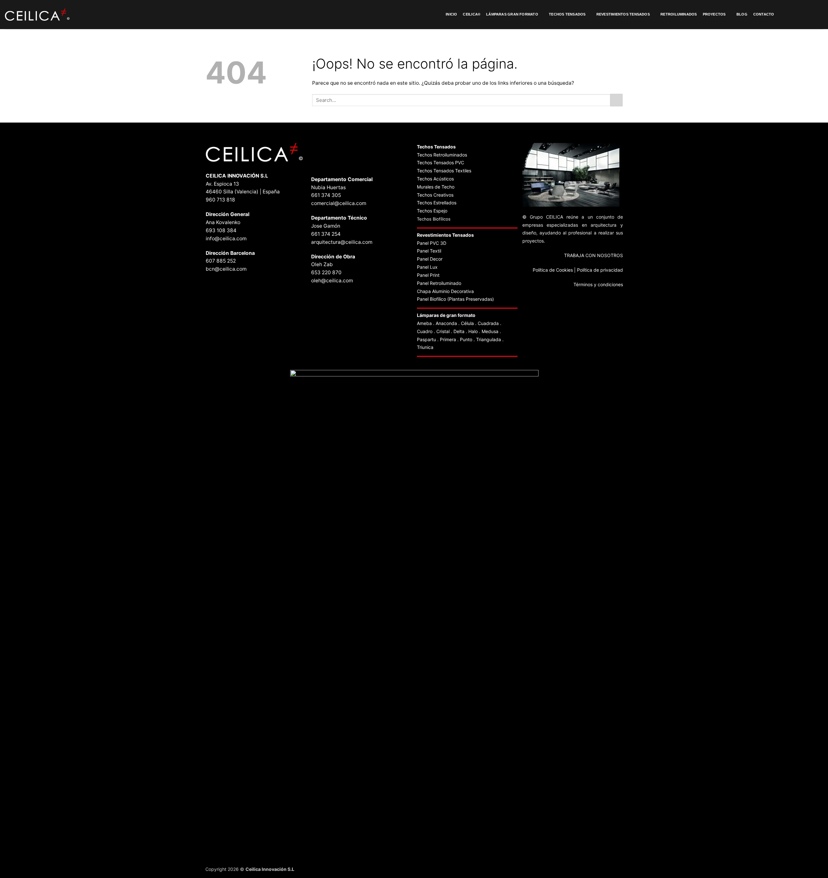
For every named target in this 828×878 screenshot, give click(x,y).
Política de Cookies (553, 270)
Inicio (451, 14)
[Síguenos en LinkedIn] (810, 14)
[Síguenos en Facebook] (786, 14)
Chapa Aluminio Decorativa (445, 291)
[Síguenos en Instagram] (794, 14)
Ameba (424, 323)
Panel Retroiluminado (439, 283)
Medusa (490, 331)
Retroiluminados (678, 14)
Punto (466, 339)
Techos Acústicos (435, 178)
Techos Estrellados (436, 202)
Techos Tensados (567, 14)
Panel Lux (427, 267)
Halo (473, 331)
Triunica (425, 347)
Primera (448, 339)
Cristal (443, 331)
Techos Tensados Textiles (444, 170)
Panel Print (428, 275)
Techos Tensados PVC (440, 162)
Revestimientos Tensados (623, 14)
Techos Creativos (435, 195)
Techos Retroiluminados (442, 154)
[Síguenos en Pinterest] (802, 14)
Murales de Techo (435, 187)
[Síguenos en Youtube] (819, 14)
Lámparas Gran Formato (512, 14)
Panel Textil (429, 251)
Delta (458, 331)
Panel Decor (429, 259)
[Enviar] (616, 100)
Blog (741, 14)
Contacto (763, 14)
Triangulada (488, 339)
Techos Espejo (432, 210)
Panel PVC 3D (431, 243)
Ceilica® (471, 14)
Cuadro (424, 331)
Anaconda (446, 323)
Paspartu (426, 339)
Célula (467, 323)
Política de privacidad (600, 270)
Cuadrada (488, 323)
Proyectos (714, 14)
